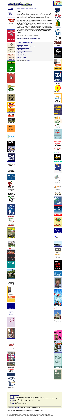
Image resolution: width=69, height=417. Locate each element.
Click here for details (11, 59)
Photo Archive (10, 14)
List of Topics (10, 13)
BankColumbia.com (58, 27)
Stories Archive (10, 15)
